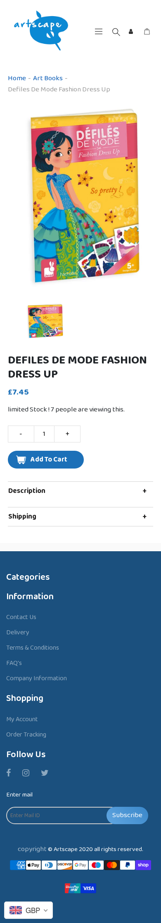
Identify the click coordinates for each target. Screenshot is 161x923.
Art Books (48, 78)
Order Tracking (26, 734)
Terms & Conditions (32, 647)
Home (17, 78)
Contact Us (21, 617)
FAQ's (14, 663)
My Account (22, 719)
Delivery (17, 632)
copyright (32, 849)
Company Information (36, 678)
